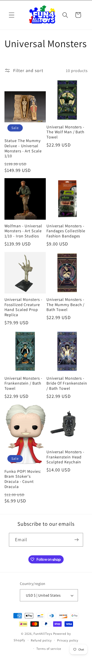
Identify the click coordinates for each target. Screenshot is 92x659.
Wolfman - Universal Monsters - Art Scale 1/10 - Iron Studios (23, 231)
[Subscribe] (76, 540)
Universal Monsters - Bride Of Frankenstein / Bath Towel (66, 383)
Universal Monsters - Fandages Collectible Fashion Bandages (65, 231)
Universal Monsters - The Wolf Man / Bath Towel (65, 132)
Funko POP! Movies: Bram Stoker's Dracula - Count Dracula (22, 479)
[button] (11, 15)
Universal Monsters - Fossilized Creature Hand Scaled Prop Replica (23, 307)
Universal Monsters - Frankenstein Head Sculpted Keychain (65, 456)
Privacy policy (67, 640)
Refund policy (41, 640)
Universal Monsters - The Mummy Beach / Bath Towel (65, 304)
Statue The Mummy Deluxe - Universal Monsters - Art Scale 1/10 (23, 148)
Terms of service (48, 648)
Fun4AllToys (42, 633)
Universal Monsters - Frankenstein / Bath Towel (23, 383)
